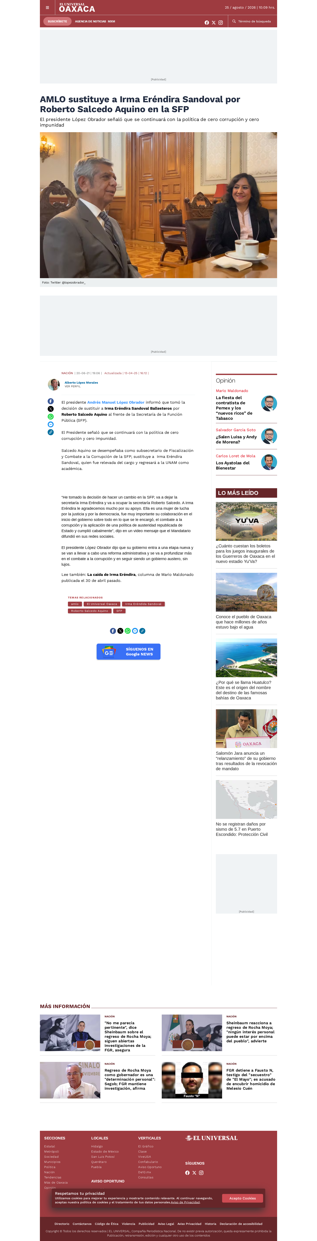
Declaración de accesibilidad (241, 1224)
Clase (142, 1151)
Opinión (225, 380)
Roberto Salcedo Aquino (89, 610)
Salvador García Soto (236, 430)
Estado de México (105, 1151)
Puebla (96, 1167)
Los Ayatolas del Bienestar (233, 465)
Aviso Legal (166, 1224)
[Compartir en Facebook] (51, 401)
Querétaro (99, 1162)
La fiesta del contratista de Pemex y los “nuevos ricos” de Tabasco (234, 408)
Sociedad (51, 1156)
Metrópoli (51, 1151)
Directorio (62, 1224)
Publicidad (146, 1224)
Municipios (52, 1162)
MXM (111, 21)
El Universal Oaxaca (102, 604)
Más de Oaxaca (56, 1182)
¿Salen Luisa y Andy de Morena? (236, 439)
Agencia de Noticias (90, 21)
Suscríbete (57, 21)
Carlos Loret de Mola (235, 456)
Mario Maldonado (232, 390)
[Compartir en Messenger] (51, 424)
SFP (119, 610)
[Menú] (47, 7)
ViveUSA (144, 1156)
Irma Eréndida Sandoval (143, 604)
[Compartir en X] (51, 409)
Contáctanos (82, 1224)
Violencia (128, 1224)
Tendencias (52, 1177)
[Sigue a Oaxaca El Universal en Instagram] (221, 22)
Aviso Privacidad (189, 1224)
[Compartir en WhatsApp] (51, 417)
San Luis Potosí (103, 1156)
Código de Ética (106, 1224)
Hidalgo (97, 1146)
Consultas (145, 1177)
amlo (75, 604)
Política (50, 1167)
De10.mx (144, 1172)
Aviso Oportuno (150, 1167)
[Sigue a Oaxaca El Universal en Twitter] (215, 22)
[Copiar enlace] (51, 432)
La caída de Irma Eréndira (111, 574)
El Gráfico (146, 1146)
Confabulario (148, 1162)
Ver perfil (73, 386)
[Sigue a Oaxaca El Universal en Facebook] (208, 22)
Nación (67, 373)
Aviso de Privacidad (185, 1202)
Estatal (49, 1146)
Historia (210, 1224)
